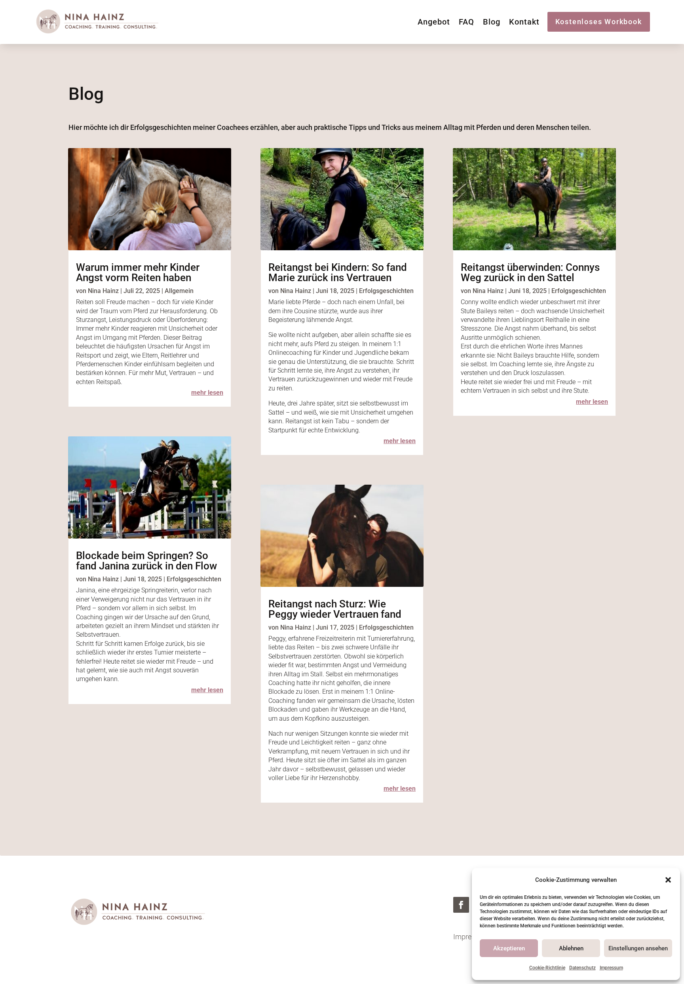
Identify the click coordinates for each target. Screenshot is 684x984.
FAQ (466, 23)
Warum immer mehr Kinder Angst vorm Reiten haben (138, 272)
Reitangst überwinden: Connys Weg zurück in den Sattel (530, 272)
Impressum (611, 968)
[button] (668, 880)
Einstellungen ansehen (638, 948)
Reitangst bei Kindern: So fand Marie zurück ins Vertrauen (337, 272)
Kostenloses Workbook (598, 21)
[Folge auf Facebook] (461, 905)
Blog (491, 23)
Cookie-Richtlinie (547, 968)
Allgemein (179, 291)
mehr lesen (207, 392)
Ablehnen (571, 948)
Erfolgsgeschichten (194, 579)
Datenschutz (582, 968)
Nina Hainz (103, 291)
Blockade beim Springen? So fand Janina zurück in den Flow (146, 561)
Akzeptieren (509, 948)
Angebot (434, 23)
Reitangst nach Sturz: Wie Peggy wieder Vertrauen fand (334, 609)
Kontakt (524, 23)
